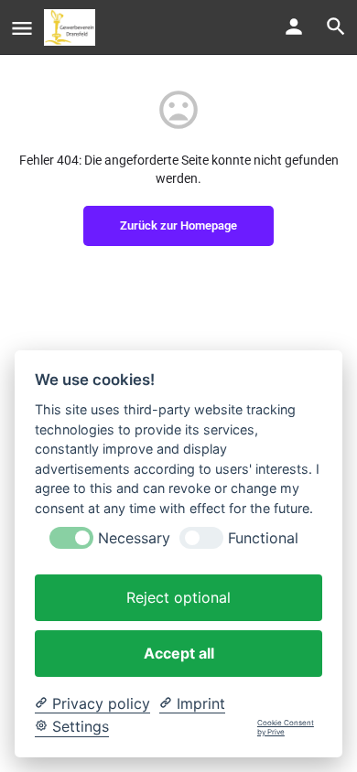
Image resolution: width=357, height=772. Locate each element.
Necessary (134, 538)
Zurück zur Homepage (178, 225)
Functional (263, 538)
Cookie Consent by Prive (285, 727)
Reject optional (178, 597)
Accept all (179, 653)
